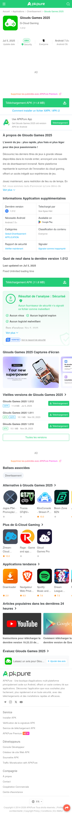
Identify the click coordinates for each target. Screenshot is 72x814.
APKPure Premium (12, 733)
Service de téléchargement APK (19, 728)
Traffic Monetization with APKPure (20, 762)
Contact (7, 781)
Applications (18, 11)
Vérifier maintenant (14, 248)
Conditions (46, 810)
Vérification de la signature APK (19, 722)
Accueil (6, 11)
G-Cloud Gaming (29, 23)
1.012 (12, 210)
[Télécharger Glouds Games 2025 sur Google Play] (45, 222)
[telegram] (5, 702)
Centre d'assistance (13, 792)
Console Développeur (13, 747)
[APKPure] (36, 4)
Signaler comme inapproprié (52, 248)
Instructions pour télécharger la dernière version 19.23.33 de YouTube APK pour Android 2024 (22, 640)
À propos (7, 776)
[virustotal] (21, 300)
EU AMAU (58, 810)
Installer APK (9, 717)
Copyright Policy (32, 810)
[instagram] (10, 702)
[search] (68, 4)
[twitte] (16, 702)
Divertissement (34, 11)
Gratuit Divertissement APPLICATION (15, 235)
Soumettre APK (11, 757)
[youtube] (21, 702)
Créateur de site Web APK (16, 752)
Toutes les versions (36, 437)
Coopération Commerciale (16, 786)
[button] (26, 42)
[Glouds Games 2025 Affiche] (31, 372)
